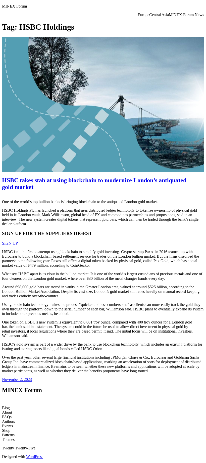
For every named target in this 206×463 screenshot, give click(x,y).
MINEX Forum (14, 6)
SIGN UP (10, 243)
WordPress (34, 456)
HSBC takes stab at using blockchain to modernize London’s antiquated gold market (94, 183)
